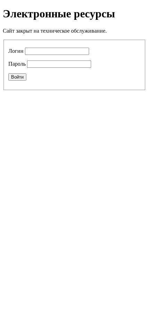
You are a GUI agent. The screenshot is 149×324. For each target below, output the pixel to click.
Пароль (17, 64)
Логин (16, 51)
